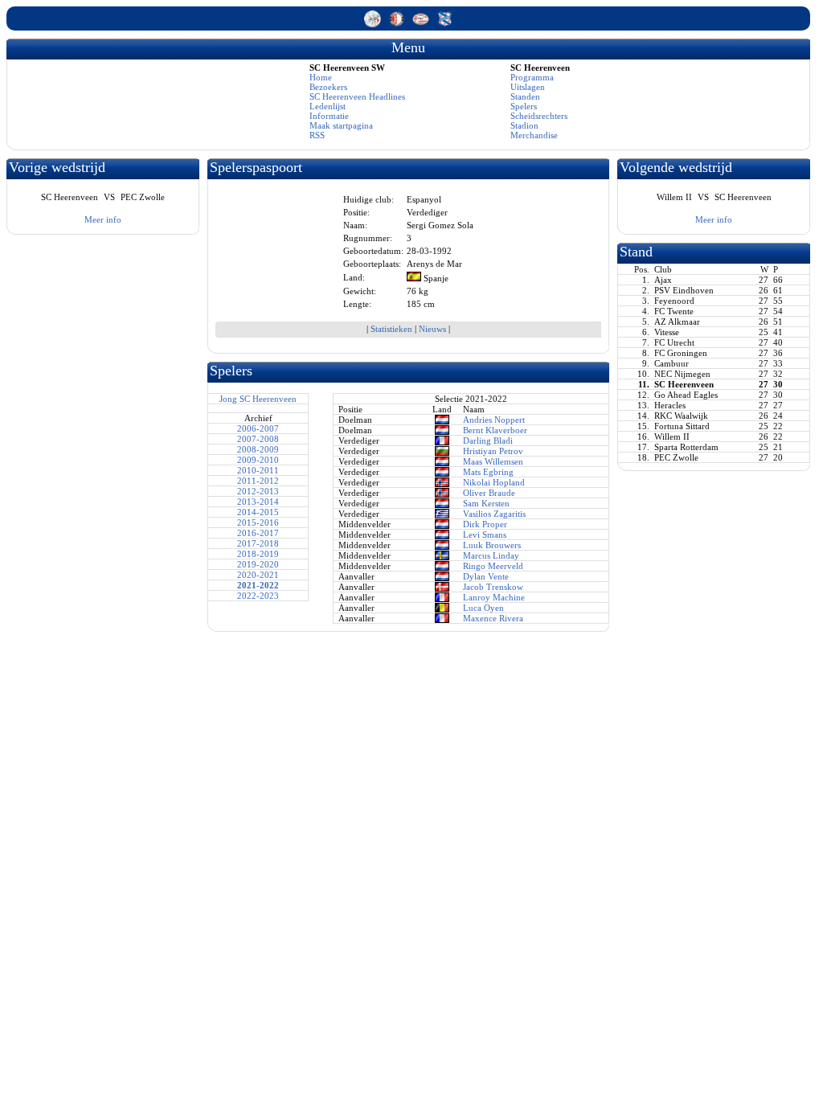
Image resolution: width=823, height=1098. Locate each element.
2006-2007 (258, 428)
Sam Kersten (486, 503)
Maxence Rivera (493, 618)
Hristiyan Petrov (493, 451)
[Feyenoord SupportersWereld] (397, 24)
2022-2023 (258, 595)
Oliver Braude (489, 493)
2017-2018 (258, 543)
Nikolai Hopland (494, 482)
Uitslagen (527, 87)
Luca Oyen (483, 608)
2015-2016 (258, 522)
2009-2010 (258, 460)
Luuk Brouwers (492, 545)
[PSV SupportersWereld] (422, 24)
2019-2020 (258, 564)
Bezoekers (328, 87)
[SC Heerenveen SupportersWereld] (444, 24)
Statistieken (391, 329)
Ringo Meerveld (493, 566)
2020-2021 (258, 575)
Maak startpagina (341, 125)
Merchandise (534, 135)
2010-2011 (258, 470)
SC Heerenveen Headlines (357, 96)
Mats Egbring (488, 472)
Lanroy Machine (494, 597)
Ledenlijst (327, 106)
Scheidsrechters (538, 116)
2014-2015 (258, 512)
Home (320, 77)
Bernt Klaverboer (495, 430)
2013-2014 (258, 501)
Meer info (102, 219)
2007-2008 (258, 439)
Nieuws (432, 329)
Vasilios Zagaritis (494, 513)
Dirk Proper (485, 524)
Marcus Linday (491, 555)
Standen (525, 96)
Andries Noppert (494, 419)
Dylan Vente (486, 576)
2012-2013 (258, 491)
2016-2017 (258, 533)
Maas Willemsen (493, 461)
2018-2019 (258, 554)
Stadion (524, 125)
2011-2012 (258, 480)
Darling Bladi (488, 440)
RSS (317, 135)
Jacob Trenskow (493, 587)
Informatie (329, 116)
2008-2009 (258, 449)
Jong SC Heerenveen (258, 399)
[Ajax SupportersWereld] (373, 24)
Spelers (523, 106)
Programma (532, 77)
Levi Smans (484, 534)
